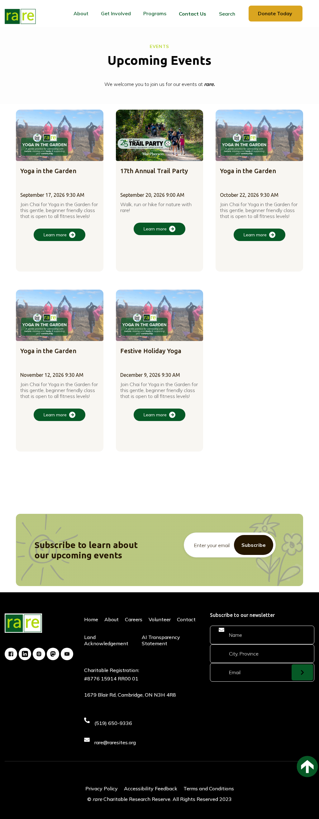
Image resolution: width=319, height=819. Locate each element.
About (111, 619)
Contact (186, 619)
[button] (81, 13)
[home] (20, 16)
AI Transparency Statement (161, 640)
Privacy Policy (101, 788)
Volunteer (160, 619)
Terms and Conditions (208, 788)
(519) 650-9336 (113, 723)
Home (91, 619)
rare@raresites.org (115, 742)
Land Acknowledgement (106, 640)
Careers (133, 619)
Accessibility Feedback (150, 788)
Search (227, 14)
